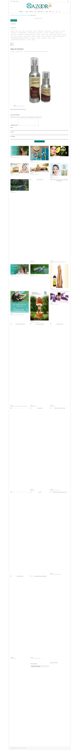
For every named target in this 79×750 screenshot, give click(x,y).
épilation (33, 39)
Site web (12, 136)
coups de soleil (39, 32)
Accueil (11, 15)
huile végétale (37, 34)
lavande (43, 34)
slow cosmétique (48, 36)
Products (17, 15)
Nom (11, 127)
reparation (34, 36)
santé (43, 36)
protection (20, 36)
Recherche (13, 20)
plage (12, 36)
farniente (57, 32)
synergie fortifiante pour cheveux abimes (18, 39)
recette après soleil (27, 36)
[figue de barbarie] (39, 79)
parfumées (59, 34)
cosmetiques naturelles (22, 32)
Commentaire (14, 125)
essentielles (52, 32)
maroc (47, 34)
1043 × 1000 (32, 51)
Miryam (13, 51)
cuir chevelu (46, 32)
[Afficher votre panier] (68, 1)
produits (15, 36)
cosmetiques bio (14, 32)
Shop (14, 15)
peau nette (64, 34)
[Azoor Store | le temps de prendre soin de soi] (39, 6)
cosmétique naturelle (32, 32)
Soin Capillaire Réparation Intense (59, 36)
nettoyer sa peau (53, 34)
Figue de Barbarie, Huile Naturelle (24, 15)
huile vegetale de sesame (29, 34)
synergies (29, 39)
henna (61, 32)
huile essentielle (20, 34)
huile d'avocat (13, 34)
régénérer (38, 36)
